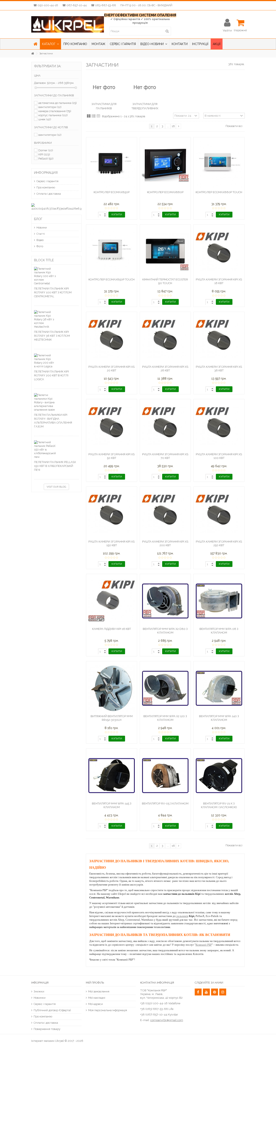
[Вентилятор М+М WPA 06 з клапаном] (219, 601)
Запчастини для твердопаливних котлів (145, 108)
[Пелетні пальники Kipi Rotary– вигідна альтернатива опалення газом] (56, 402)
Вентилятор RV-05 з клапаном (165, 803)
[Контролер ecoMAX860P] (165, 164)
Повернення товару (47, 1029)
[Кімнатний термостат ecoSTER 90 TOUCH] (165, 252)
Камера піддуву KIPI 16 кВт (111, 629)
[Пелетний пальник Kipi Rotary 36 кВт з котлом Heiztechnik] (56, 319)
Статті (40, 233)
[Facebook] (198, 992)
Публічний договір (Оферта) (52, 1010)
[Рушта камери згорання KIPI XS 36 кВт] (219, 339)
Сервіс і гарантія (47, 181)
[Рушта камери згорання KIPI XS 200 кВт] (165, 514)
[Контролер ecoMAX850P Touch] (111, 252)
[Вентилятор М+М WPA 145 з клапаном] (111, 776)
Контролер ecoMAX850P (112, 192)
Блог (38, 219)
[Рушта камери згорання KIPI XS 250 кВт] (219, 514)
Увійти (227, 30)
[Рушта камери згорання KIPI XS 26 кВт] (165, 339)
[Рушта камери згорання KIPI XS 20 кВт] (111, 339)
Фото (39, 246)
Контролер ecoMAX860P (165, 192)
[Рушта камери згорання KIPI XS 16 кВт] (219, 252)
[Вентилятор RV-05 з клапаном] (165, 776)
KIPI (44, 154)
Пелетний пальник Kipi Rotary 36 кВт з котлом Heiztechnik (52, 335)
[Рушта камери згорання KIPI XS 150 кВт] (111, 514)
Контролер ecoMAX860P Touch (219, 192)
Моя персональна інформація (107, 1010)
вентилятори (49, 107)
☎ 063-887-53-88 (103, 5)
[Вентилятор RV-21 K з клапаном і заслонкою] (219, 776)
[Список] (94, 116)
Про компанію (45, 187)
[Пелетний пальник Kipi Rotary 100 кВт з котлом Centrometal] (56, 276)
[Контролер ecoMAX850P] (111, 164)
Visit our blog (56, 486)
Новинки (39, 997)
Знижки (39, 991)
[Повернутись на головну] (32, 53)
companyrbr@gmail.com (166, 1020)
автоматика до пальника (57, 103)
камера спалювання (54, 111)
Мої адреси (95, 1004)
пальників (182, 916)
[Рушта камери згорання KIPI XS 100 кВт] (219, 426)
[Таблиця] (98, 116)
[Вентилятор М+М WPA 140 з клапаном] (219, 688)
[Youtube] (206, 992)
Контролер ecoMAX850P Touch (111, 279)
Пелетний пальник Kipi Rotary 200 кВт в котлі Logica (51, 375)
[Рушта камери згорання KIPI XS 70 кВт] (165, 426)
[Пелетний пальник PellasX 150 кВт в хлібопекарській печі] (56, 449)
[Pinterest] (214, 992)
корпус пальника (53, 115)
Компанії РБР (204, 944)
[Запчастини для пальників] (104, 87)
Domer (45, 150)
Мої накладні (96, 997)
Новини (41, 227)
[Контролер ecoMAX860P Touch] (219, 164)
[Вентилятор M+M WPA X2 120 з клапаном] (165, 688)
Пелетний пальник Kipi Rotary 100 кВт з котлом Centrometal (53, 292)
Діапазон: (40, 82)
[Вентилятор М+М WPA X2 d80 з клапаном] (165, 601)
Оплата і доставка (48, 193)
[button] (50, 44)
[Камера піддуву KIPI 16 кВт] (111, 601)
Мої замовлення (98, 991)
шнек (44, 119)
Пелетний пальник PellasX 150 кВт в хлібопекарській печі (55, 465)
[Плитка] (89, 116)
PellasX (45, 158)
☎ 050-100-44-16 (45, 5)
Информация (46, 173)
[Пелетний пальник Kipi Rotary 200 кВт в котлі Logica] (56, 361)
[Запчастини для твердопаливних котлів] (145, 87)
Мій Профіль (95, 982)
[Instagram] (222, 992)
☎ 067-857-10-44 (74, 5)
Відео (40, 240)
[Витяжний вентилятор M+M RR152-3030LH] (111, 688)
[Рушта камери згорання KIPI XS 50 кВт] (111, 426)
